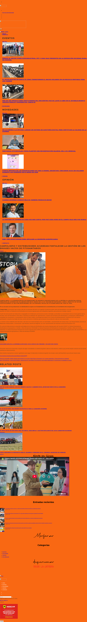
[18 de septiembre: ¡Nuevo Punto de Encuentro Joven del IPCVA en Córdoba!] (2, 529)
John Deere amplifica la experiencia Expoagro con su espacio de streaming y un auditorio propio (29, 344)
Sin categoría (5, 557)
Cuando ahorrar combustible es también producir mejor (27, 200)
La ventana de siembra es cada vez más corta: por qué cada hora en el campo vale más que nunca (44, 219)
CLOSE (1, 621)
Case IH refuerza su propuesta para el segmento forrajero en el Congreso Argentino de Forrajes (33, 452)
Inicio (3, 582)
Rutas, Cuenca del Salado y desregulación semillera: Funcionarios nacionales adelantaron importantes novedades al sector (39, 360)
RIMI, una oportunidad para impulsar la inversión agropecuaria (30, 239)
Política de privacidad (8, 12)
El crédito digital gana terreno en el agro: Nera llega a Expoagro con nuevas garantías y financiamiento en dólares (38, 358)
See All (4, 41)
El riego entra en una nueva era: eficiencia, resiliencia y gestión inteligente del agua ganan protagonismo (36, 430)
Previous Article (4, 358)
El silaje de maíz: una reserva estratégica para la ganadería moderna (23, 408)
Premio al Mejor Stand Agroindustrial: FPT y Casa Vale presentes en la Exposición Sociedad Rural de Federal (24, 513)
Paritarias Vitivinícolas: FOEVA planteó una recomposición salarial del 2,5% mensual (39, 151)
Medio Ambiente (21, 355)
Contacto (5, 243)
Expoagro (14, 355)
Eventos (5, 34)
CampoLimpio (5, 355)
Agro (1, 355)
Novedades (6, 106)
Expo (10, 355)
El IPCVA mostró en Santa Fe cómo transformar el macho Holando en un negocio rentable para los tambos (23, 518)
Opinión (4, 176)
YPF (26, 355)
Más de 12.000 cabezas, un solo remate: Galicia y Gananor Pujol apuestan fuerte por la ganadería (33, 387)
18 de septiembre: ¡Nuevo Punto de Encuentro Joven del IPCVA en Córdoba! (18, 527)
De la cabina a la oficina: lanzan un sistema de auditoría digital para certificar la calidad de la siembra (23, 508)
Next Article (3, 360)
